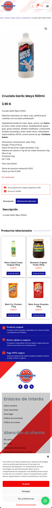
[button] (48, 456)
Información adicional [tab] (26, 201)
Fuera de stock (13, 273)
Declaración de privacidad (26, 505)
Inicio (2, 18)
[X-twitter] (31, 386)
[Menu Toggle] (47, 6)
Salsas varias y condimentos (21, 18)
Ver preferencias (26, 498)
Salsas (7, 18)
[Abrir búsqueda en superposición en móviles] (42, 6)
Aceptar (26, 484)
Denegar (26, 491)
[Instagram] (26, 386)
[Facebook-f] (20, 386)
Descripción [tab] (8, 201)
